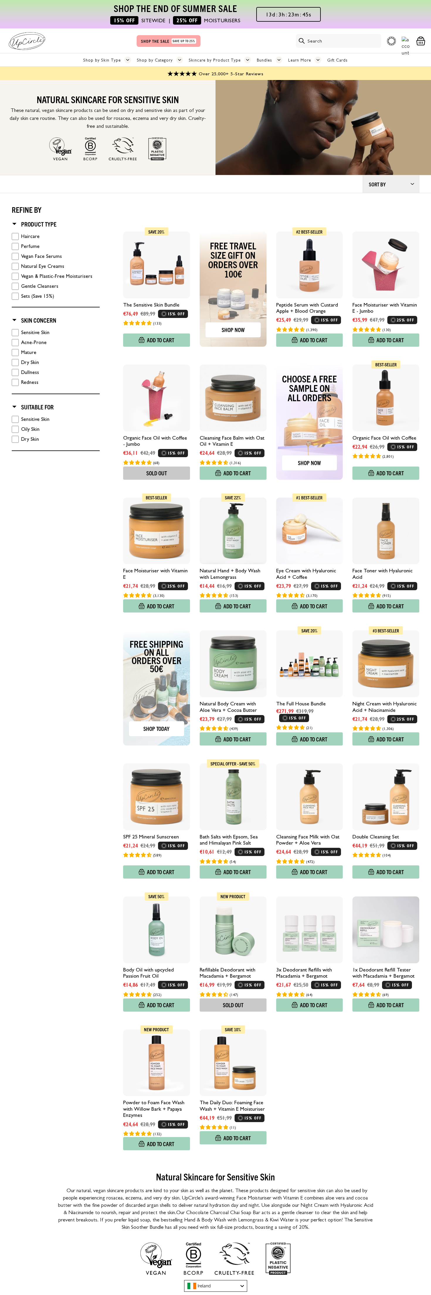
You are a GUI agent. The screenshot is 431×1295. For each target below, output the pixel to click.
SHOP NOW (233, 329)
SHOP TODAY (156, 728)
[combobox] (215, 1286)
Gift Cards (337, 60)
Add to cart (160, 339)
